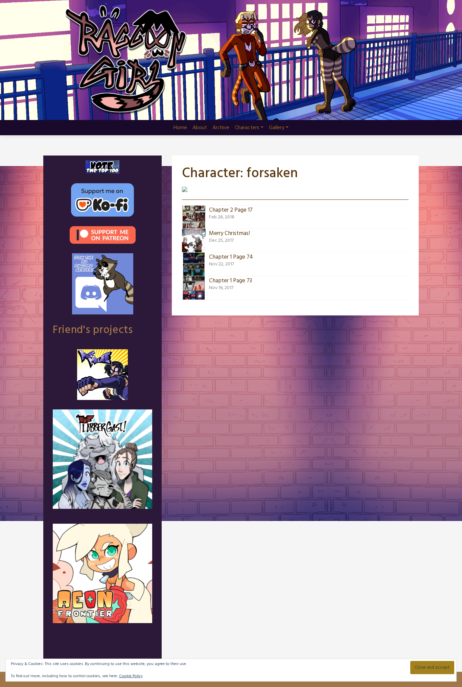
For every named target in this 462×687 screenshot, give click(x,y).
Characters (247, 127)
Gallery (276, 127)
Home (180, 127)
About (199, 127)
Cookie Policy (131, 676)
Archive (220, 127)
